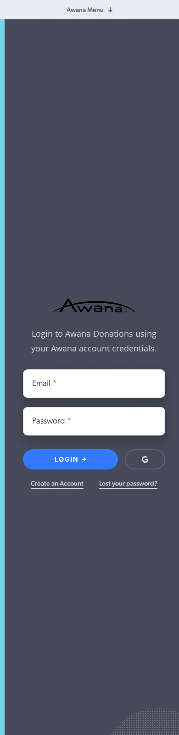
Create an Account (57, 483)
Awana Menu (85, 9)
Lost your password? (128, 483)
